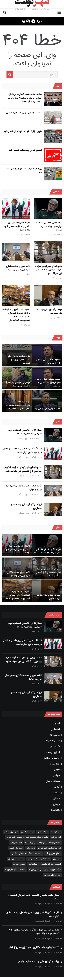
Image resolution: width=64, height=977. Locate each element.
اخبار (57, 723)
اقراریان (42, 842)
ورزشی (56, 804)
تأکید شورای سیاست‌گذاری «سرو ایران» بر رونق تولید (17, 268)
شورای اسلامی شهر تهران (49, 848)
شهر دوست (56, 832)
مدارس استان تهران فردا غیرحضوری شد (22, 113)
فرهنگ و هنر (53, 781)
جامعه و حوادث (52, 758)
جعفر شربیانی (16, 842)
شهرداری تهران (11, 832)
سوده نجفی (42, 832)
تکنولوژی (55, 746)
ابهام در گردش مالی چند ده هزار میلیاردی (49, 311)
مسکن (28, 274)
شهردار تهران (10, 869)
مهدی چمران (19, 864)
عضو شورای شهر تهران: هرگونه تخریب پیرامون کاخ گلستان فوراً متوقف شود (48, 269)
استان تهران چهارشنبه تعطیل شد (25, 150)
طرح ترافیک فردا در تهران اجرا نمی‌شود (22, 131)
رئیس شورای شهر (16, 859)
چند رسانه (54, 764)
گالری (57, 787)
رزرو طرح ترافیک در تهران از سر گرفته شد (23, 170)
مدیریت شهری (16, 848)
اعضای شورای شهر (53, 853)
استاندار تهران (55, 842)
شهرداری (57, 859)
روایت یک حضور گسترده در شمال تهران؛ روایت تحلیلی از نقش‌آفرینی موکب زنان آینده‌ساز (24, 98)
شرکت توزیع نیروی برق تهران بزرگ (45, 869)
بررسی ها (55, 735)
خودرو (57, 770)
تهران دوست (57, 277)
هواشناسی (32, 864)
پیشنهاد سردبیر (57, 234)
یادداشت (55, 810)
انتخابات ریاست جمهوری (38, 859)
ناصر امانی (30, 848)
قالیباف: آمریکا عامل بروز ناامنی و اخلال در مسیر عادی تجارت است (17, 226)
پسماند (23, 869)
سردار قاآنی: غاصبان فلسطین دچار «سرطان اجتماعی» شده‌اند (49, 226)
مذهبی (56, 793)
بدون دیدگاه (24, 438)
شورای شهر (56, 837)
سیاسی (56, 775)
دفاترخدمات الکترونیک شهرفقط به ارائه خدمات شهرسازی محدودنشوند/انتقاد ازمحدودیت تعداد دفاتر (16, 315)
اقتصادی (55, 729)
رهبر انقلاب (30, 842)
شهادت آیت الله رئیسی (51, 864)
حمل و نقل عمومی (52, 875)
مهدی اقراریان (27, 832)
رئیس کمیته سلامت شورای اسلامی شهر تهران (27, 837)
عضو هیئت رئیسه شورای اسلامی (26, 853)
